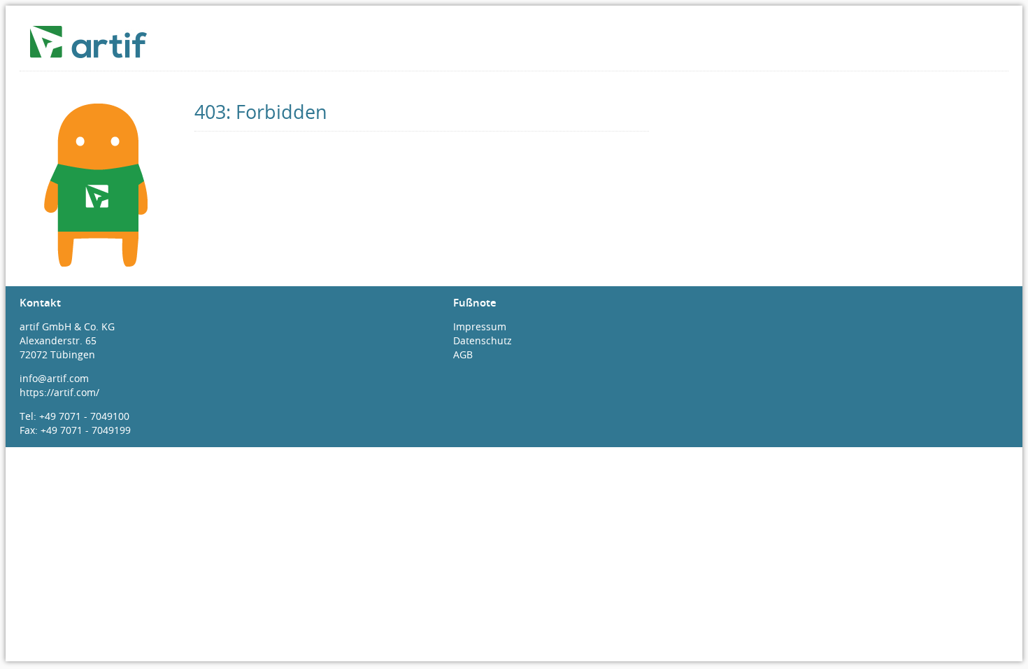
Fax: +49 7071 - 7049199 (75, 430)
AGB (463, 354)
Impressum (479, 326)
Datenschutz (482, 340)
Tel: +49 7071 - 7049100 (74, 416)
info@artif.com (54, 378)
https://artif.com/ (59, 392)
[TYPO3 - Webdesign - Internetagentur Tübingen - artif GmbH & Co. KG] (98, 51)
